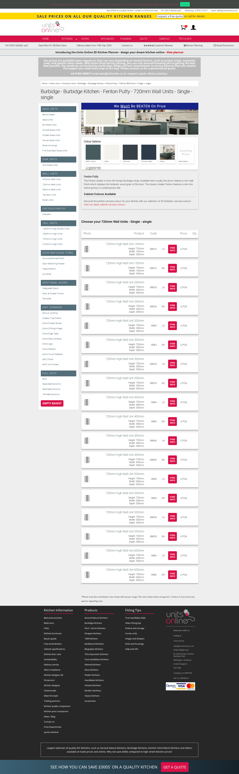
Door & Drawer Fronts (53, 293)
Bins (44, 379)
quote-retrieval (51, 732)
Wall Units (50, 173)
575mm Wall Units (51, 179)
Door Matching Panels (53, 263)
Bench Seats (48, 114)
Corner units (131, 633)
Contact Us (49, 721)
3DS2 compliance (52, 669)
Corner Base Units (51, 140)
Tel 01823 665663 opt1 (16, 45)
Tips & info (185, 39)
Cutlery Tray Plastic (51, 318)
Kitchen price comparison (56, 711)
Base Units (50, 109)
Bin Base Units (49, 124)
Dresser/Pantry (54, 208)
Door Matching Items (57, 253)
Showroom (49, 680)
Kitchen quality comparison (57, 706)
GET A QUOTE (174, 767)
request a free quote (170, 16)
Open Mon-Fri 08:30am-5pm (52, 45)
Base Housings (49, 145)
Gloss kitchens (91, 669)
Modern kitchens (93, 690)
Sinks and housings (134, 643)
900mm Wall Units (51, 189)
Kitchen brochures (53, 633)
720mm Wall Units (127, 83)
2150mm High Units (52, 244)
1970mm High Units (52, 239)
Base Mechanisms (51, 384)
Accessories (90, 700)
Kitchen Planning (193, 45)
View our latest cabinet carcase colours (104, 204)
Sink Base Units (50, 165)
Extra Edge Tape (50, 333)
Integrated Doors (50, 288)
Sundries (46, 274)
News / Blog (49, 716)
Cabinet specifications (54, 649)
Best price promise (53, 617)
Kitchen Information (58, 610)
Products (91, 610)
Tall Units (49, 223)
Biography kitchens (94, 649)
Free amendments (53, 643)
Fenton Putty (111, 83)
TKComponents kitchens (96, 654)
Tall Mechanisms (51, 394)
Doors (85, 39)
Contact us (127, 45)
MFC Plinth (47, 359)
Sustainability (50, 659)
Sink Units (49, 159)
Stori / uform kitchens (95, 628)
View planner (175, 52)
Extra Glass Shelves (52, 338)
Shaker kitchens (92, 674)
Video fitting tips (133, 623)
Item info (172, 249)
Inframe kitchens (93, 685)
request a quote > (138, 73)
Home (45, 39)
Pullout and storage (134, 628)
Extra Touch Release (52, 354)
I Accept (184, 4)
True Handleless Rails (135, 617)
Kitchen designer (52, 685)
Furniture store (69, 83)
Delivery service (51, 664)
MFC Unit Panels (50, 364)
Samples (164, 39)
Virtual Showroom (223, 45)
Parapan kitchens (93, 633)
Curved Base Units (51, 130)
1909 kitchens (91, 638)
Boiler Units (47, 200)
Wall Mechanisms (51, 389)
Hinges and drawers (134, 638)
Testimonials (50, 690)
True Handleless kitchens (97, 659)
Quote (143, 39)
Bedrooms (49, 623)
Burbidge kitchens (93, 623)
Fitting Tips (133, 610)
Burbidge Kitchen (96, 83)
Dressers (46, 214)
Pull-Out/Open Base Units (54, 150)
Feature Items (49, 268)
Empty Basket (52, 403)
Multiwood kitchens (94, 643)
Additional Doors (55, 282)
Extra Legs (47, 343)
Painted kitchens (93, 664)
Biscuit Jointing (50, 313)
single (148, 83)
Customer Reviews (158, 45)
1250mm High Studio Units (55, 228)
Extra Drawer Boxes (52, 323)
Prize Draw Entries (52, 726)
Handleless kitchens (94, 680)
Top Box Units (49, 194)
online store (54, 83)
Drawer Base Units (51, 135)
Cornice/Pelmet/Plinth (53, 258)
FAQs (46, 628)
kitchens (67, 39)
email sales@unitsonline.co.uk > (110, 73)
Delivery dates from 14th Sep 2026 (94, 45)
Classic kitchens (92, 695)
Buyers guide (50, 638)
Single (140, 83)
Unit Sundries (52, 307)
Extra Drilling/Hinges (52, 328)
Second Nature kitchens (96, 617)
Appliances (107, 39)
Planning (125, 39)
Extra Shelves (49, 349)
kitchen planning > (158, 73)
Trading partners (52, 700)
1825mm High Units (52, 233)
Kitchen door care (52, 654)
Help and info (131, 649)
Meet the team (51, 695)
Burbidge (82, 83)
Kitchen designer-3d (53, 674)
